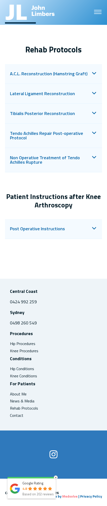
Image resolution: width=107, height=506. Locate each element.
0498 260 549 (23, 322)
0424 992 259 (23, 301)
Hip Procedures (22, 343)
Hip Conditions (22, 368)
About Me (18, 394)
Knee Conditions (23, 376)
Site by (64, 496)
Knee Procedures (24, 350)
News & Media (22, 401)
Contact (16, 415)
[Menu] (98, 11)
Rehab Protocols (24, 408)
